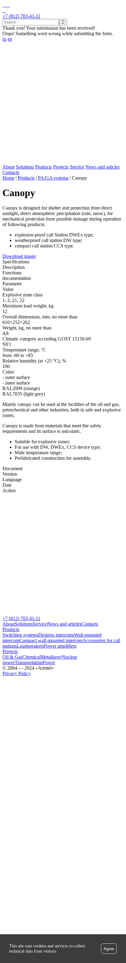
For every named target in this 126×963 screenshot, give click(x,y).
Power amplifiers (60, 646)
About (8, 166)
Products (43, 166)
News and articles (102, 166)
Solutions (25, 166)
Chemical (31, 657)
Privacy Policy (16, 673)
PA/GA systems (53, 177)
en (10, 39)
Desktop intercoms (56, 635)
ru (4, 39)
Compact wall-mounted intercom (51, 640)
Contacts (10, 172)
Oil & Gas (12, 657)
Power (49, 662)
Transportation (29, 662)
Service (77, 166)
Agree (109, 948)
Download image (19, 256)
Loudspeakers (30, 646)
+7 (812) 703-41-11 (21, 618)
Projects (61, 166)
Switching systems (20, 635)
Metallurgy (51, 657)
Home (8, 177)
